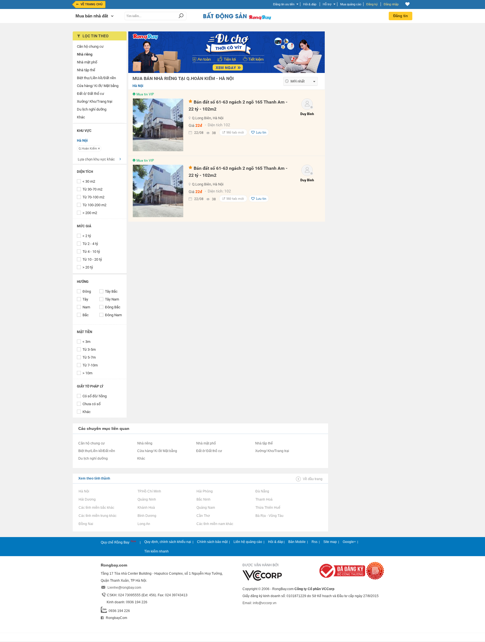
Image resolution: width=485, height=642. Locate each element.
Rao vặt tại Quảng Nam (205, 508)
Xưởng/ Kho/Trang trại (272, 451)
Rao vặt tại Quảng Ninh (146, 499)
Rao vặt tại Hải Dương (87, 499)
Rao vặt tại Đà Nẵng (262, 491)
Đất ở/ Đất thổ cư (209, 451)
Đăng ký (372, 4)
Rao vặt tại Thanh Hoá (264, 499)
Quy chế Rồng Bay (115, 542)
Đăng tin (400, 16)
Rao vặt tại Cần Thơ (203, 516)
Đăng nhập (391, 4)
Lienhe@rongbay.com (124, 588)
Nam (86, 307)
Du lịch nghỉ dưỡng (93, 458)
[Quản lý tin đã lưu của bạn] (407, 4)
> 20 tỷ (88, 267)
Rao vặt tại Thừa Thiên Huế (267, 508)
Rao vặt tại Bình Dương (146, 516)
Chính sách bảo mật (212, 542)
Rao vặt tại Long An (143, 524)
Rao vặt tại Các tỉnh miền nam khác (214, 524)
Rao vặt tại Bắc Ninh (203, 499)
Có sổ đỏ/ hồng (95, 396)
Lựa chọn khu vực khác (96, 159)
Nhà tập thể (264, 443)
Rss (314, 542)
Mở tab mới (235, 132)
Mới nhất (297, 81)
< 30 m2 (89, 181)
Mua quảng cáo (350, 4)
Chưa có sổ (91, 404)
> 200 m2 (90, 213)
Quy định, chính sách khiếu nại (167, 542)
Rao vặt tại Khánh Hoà (146, 508)
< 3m (86, 342)
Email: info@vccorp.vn (259, 603)
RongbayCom (116, 618)
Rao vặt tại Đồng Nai (85, 524)
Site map (330, 542)
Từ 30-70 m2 (92, 189)
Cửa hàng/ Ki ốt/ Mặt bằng (157, 451)
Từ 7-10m (90, 365)
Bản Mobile (297, 542)
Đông (87, 291)
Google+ (349, 542)
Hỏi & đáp (275, 542)
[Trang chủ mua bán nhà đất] (236, 19)
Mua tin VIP (145, 94)
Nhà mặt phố (206, 443)
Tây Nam (112, 299)
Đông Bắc (112, 307)
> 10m (87, 373)
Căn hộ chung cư (91, 443)
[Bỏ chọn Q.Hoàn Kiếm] (99, 148)
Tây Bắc (111, 291)
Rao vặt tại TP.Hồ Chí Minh (149, 491)
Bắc (86, 315)
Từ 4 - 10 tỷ (91, 251)
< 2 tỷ (87, 236)
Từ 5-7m (89, 357)
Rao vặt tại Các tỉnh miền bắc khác (96, 508)
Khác (87, 412)
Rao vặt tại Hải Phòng (204, 491)
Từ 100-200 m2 (94, 205)
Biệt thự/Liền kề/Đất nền (96, 451)
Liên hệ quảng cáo (248, 542)
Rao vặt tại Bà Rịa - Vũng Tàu (269, 516)
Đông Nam (113, 315)
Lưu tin (261, 132)
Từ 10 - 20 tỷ (92, 259)
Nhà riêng (144, 443)
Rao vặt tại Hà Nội (83, 491)
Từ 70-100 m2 (93, 197)
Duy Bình (307, 114)
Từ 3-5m (89, 349)
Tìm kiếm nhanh (156, 551)
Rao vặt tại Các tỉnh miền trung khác (97, 516)
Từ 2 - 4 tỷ (90, 244)
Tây (85, 299)
